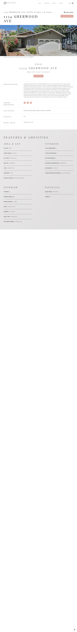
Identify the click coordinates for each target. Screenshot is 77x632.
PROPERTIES (46, 3)
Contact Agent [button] (38, 76)
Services (54, 3)
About (39, 3)
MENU (70, 3)
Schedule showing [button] (67, 16)
